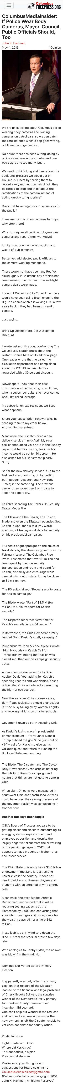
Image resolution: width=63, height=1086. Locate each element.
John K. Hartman (13, 43)
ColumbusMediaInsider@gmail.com (26, 1072)
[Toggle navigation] (9, 5)
